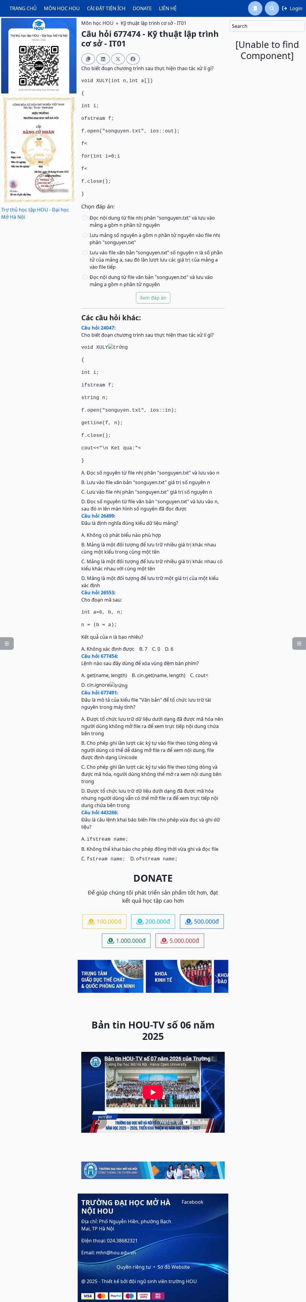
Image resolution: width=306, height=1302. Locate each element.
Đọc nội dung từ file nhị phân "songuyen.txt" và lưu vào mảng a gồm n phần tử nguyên (152, 221)
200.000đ (153, 921)
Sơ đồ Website (173, 1267)
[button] (255, 8)
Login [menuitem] (292, 8)
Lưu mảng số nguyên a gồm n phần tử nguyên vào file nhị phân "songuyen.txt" (155, 239)
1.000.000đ (126, 941)
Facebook (193, 1202)
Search (239, 26)
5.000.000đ (180, 941)
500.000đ (202, 921)
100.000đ (104, 921)
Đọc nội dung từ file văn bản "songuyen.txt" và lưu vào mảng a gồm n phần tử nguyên (151, 281)
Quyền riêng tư (134, 1267)
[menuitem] (23, 8)
